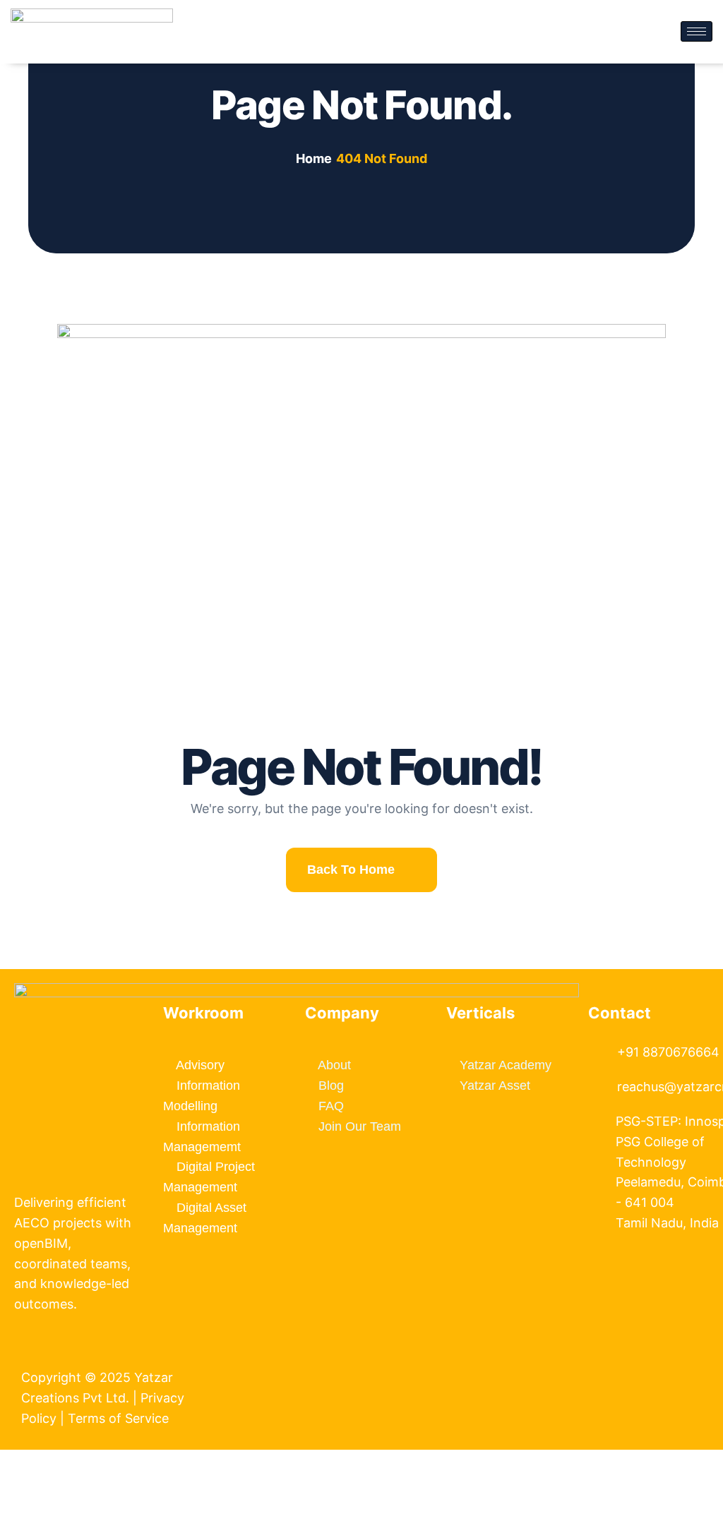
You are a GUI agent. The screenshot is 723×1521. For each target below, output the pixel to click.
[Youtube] (625, 1359)
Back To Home (351, 869)
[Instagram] (638, 1359)
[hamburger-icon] (696, 31)
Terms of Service (120, 1418)
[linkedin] (611, 1359)
